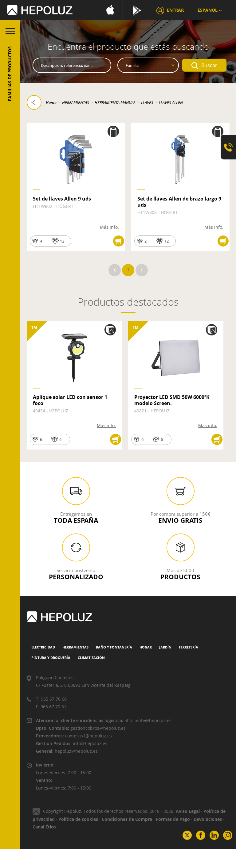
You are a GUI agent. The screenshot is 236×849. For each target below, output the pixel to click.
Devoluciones (208, 819)
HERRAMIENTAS (75, 102)
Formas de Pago (173, 819)
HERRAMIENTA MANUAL (115, 102)
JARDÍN (165, 647)
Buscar (209, 65)
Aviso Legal (188, 811)
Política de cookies (78, 819)
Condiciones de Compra (127, 819)
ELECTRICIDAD (43, 647)
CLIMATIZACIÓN (91, 657)
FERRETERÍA (188, 647)
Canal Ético (44, 827)
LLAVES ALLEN (171, 102)
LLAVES (147, 102)
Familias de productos (10, 73)
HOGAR (146, 647)
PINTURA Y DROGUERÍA (50, 657)
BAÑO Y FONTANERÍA (114, 647)
